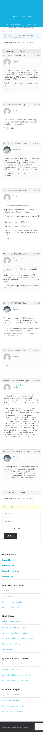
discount (14, 31)
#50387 (36, 143)
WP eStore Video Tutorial (12, 664)
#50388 (36, 190)
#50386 (36, 104)
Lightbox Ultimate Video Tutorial (15, 680)
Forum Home (8, 560)
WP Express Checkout (11, 695)
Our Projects (7, 649)
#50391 (36, 350)
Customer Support (9, 596)
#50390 (36, 303)
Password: (8, 521)
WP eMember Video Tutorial (14, 669)
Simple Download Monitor (13, 711)
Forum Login (7, 576)
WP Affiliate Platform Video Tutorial (16, 675)
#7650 (37, 55)
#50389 (36, 254)
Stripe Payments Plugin (11, 700)
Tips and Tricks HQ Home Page (14, 644)
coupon (9, 31)
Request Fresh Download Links (15, 607)
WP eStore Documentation (13, 627)
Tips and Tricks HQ (21, 727)
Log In (10, 536)
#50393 (36, 451)
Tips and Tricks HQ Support (21, 7)
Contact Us (6, 591)
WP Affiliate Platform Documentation (17, 638)
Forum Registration (10, 571)
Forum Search (8, 565)
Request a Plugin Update (12, 602)
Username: (8, 513)
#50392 (36, 381)
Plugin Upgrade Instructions (13, 621)
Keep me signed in (13, 528)
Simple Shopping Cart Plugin (13, 706)
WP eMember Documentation (14, 633)
